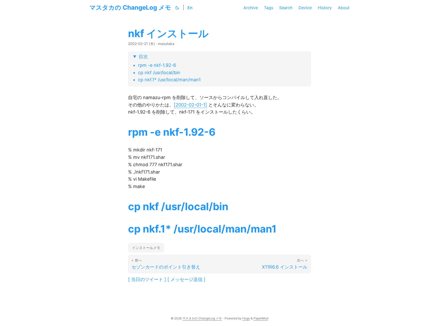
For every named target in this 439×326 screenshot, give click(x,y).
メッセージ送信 (186, 279)
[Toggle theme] (177, 7)
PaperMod (261, 318)
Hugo (246, 318)
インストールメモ (146, 247)
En (190, 7)
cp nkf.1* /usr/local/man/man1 (169, 79)
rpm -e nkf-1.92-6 (157, 65)
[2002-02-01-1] (190, 104)
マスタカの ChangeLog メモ (130, 7)
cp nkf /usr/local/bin (159, 72)
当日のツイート (147, 279)
